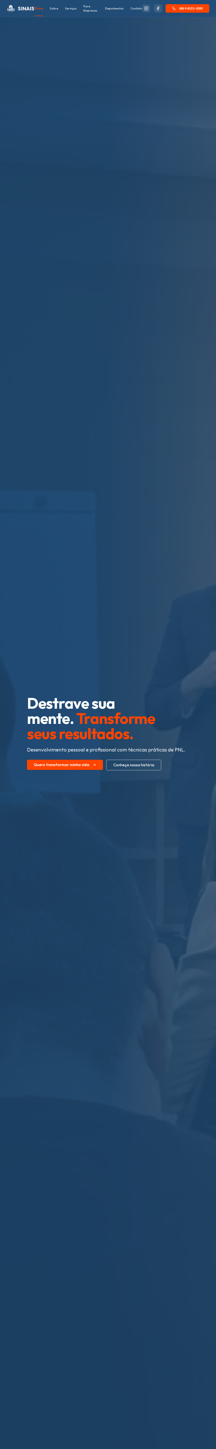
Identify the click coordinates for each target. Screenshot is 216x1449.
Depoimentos (114, 8)
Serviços (71, 8)
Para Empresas (90, 8)
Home (39, 8)
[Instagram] (146, 8)
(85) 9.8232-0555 (190, 8)
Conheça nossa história (133, 764)
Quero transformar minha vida (61, 764)
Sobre (54, 8)
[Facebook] (158, 8)
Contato (136, 8)
